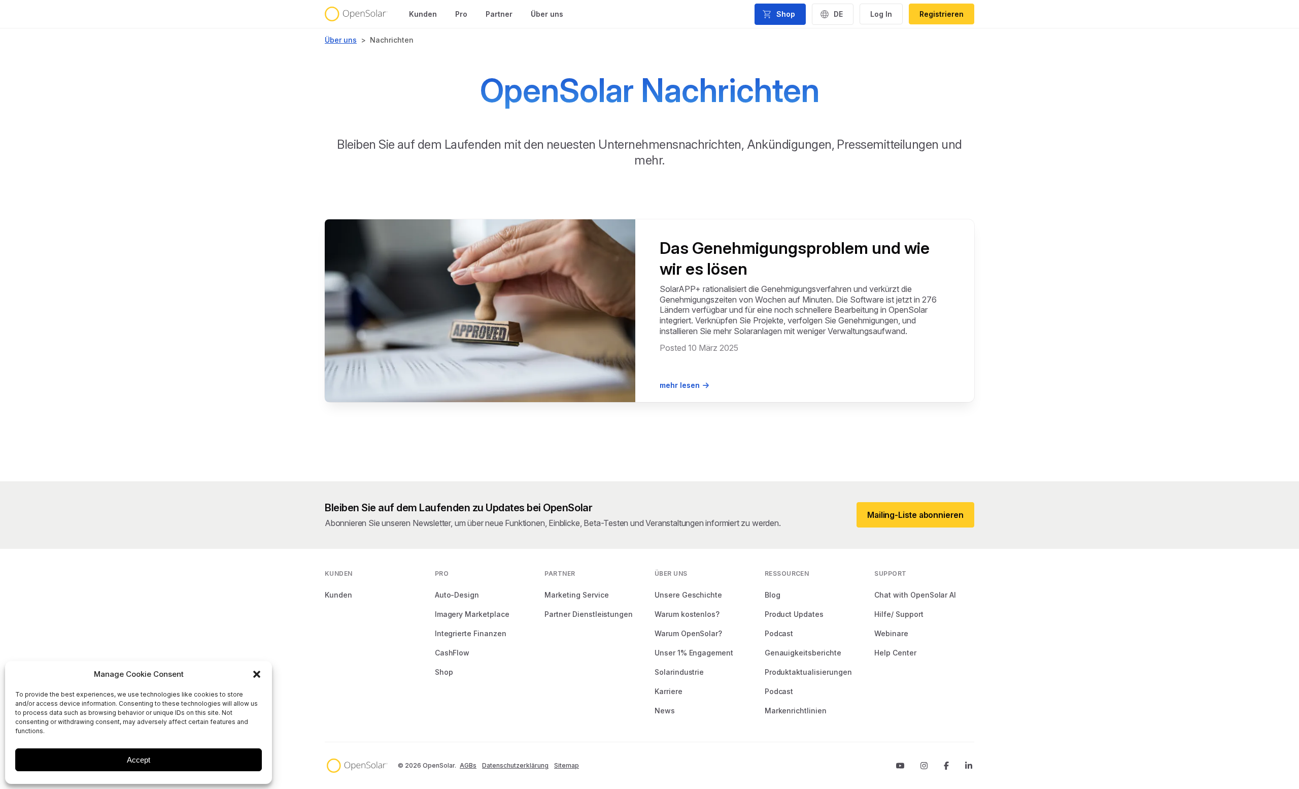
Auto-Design (457, 594)
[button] (257, 674)
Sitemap (566, 765)
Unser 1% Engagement (694, 652)
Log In (881, 14)
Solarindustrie (679, 672)
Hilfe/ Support (898, 614)
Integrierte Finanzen (470, 633)
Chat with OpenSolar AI (915, 594)
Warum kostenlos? (687, 614)
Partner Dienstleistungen (588, 614)
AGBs (468, 765)
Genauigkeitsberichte (803, 652)
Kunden (423, 14)
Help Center (895, 652)
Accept (138, 759)
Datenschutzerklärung (515, 765)
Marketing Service (576, 594)
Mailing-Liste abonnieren (915, 515)
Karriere (668, 691)
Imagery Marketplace (472, 614)
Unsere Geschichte (688, 594)
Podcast (779, 633)
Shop (444, 672)
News (665, 710)
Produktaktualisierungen (808, 672)
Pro (461, 14)
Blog (772, 594)
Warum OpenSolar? (688, 633)
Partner (499, 14)
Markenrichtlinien (796, 710)
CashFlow (452, 652)
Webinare (891, 633)
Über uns (547, 14)
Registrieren (941, 14)
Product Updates (794, 614)
